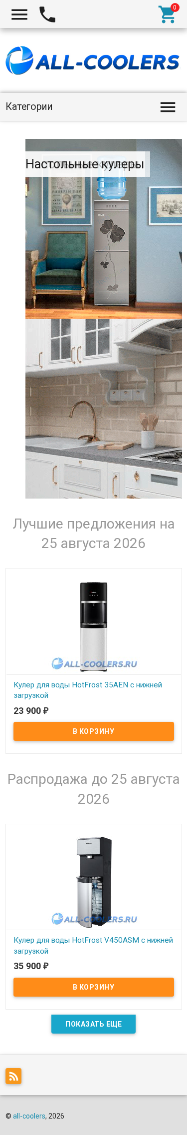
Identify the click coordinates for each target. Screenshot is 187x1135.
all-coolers (29, 1116)
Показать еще (93, 1024)
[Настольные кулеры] (103, 409)
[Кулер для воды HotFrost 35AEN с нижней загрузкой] (93, 626)
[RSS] (15, 1078)
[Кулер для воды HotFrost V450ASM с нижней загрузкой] (93, 882)
